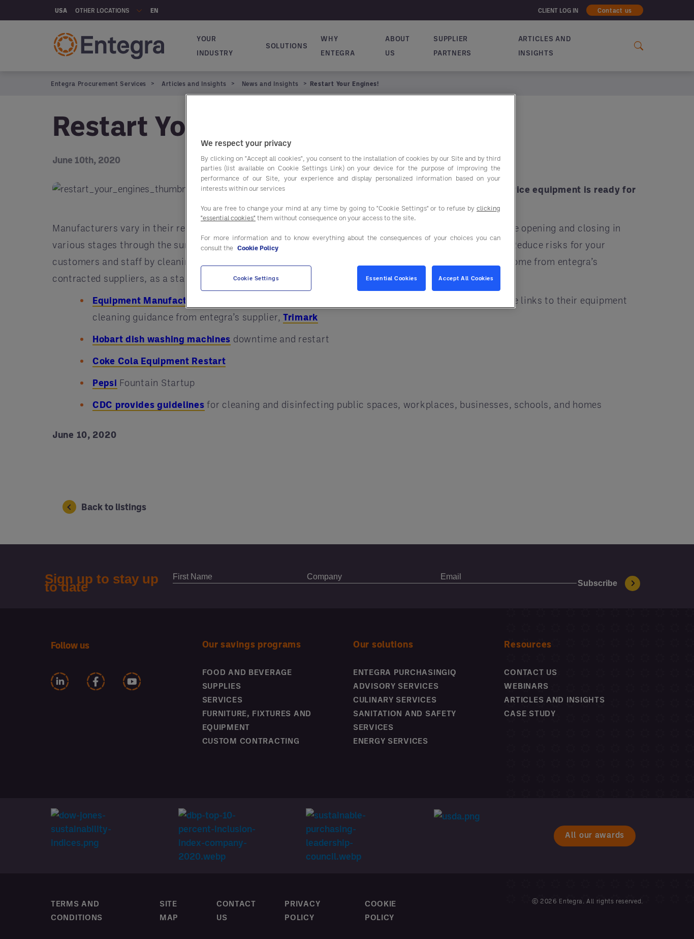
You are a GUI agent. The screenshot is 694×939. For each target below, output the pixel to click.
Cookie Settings (256, 278)
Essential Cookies (392, 278)
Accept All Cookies (465, 278)
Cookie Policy (257, 247)
